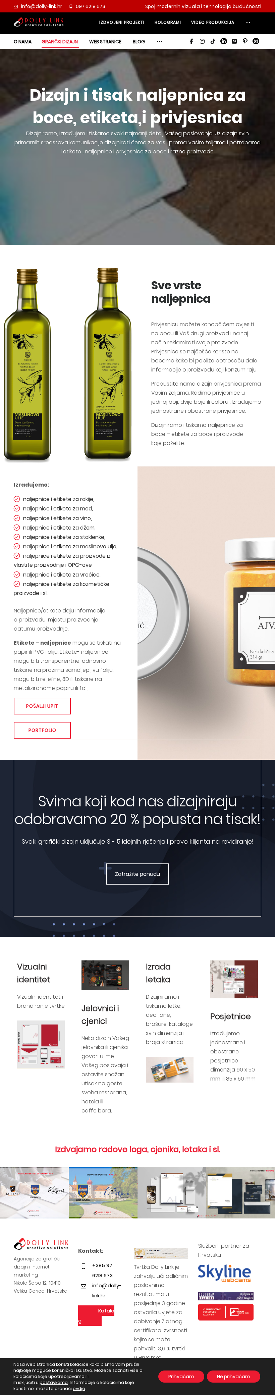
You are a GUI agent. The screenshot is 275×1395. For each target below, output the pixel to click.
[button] (247, 25)
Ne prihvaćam (233, 1376)
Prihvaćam (181, 1376)
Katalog (96, 1315)
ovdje (79, 1388)
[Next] (263, 1193)
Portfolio (42, 730)
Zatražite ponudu (137, 874)
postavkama (54, 1383)
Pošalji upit (42, 706)
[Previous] (12, 1193)
